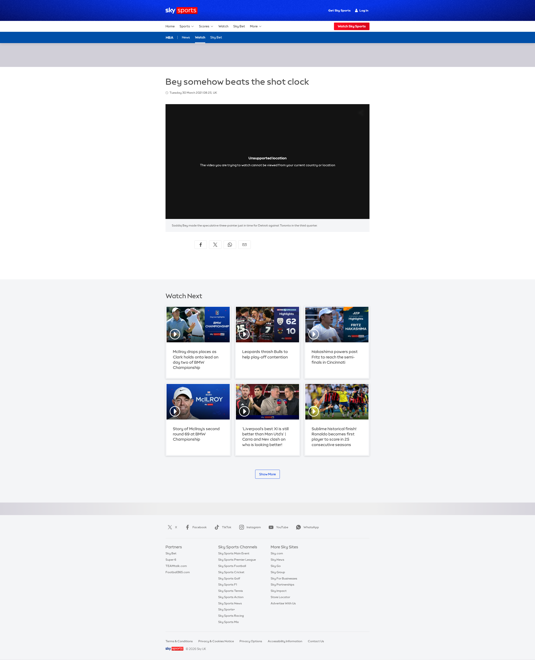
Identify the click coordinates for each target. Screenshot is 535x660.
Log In (363, 10)
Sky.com (277, 553)
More (254, 26)
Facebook (199, 527)
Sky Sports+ (226, 609)
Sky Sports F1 (227, 584)
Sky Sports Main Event (233, 553)
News (186, 37)
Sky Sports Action (230, 597)
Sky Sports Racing (231, 615)
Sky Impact (279, 590)
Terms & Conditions (179, 641)
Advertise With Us (283, 603)
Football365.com (178, 572)
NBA (169, 37)
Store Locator (280, 597)
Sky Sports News (230, 603)
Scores (204, 26)
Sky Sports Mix (228, 621)
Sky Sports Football (232, 565)
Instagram (254, 527)
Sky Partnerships (282, 584)
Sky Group (278, 572)
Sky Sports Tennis (230, 590)
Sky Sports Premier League (237, 559)
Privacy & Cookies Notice (216, 641)
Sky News (277, 559)
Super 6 (171, 559)
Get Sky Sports (339, 10)
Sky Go (276, 565)
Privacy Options (250, 641)
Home (170, 26)
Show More (267, 474)
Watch (223, 26)
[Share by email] (244, 244)
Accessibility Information (285, 641)
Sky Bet (239, 26)
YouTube (282, 527)
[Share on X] (215, 244)
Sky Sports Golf (229, 578)
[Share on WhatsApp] (230, 244)
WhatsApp (311, 527)
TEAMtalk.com (176, 565)
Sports (185, 26)
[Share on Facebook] (200, 244)
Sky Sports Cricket (231, 572)
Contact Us (316, 641)
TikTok (226, 527)
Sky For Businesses (284, 578)
